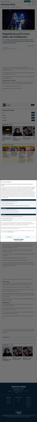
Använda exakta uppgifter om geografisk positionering (9, 209)
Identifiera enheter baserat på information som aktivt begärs (10, 211)
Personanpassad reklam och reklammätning (7, 203)
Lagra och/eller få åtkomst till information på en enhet (9, 201)
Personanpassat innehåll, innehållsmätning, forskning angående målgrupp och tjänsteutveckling (15, 205)
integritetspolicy (11, 231)
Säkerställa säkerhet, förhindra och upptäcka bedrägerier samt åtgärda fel (12, 216)
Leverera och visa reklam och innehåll (6, 218)
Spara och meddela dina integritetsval (6, 220)
